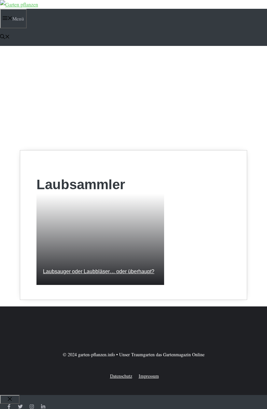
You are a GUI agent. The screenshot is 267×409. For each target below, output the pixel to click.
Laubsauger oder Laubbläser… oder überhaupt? (98, 271)
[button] (5, 37)
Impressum (149, 376)
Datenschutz (121, 376)
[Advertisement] (133, 98)
